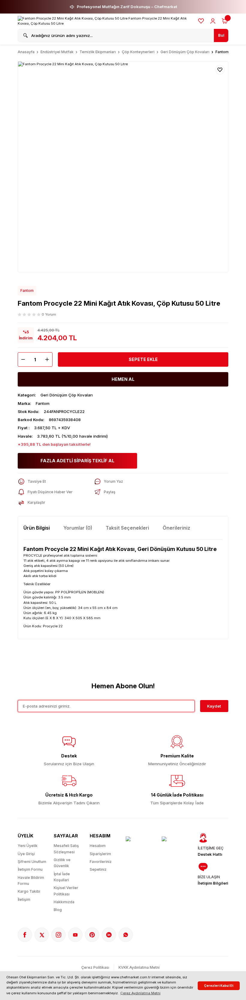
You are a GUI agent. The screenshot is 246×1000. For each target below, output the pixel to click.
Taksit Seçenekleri (127, 528)
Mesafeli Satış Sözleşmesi (66, 848)
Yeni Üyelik (28, 845)
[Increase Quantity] (48, 359)
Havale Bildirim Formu (31, 880)
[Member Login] (213, 21)
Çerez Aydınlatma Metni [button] (140, 993)
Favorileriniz (101, 861)
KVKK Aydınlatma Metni (139, 967)
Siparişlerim (100, 854)
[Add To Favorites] (220, 70)
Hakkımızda (64, 902)
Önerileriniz (176, 528)
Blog (58, 909)
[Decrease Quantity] (22, 359)
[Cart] (224, 21)
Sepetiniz (98, 869)
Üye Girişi (26, 854)
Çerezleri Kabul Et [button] (218, 985)
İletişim (24, 899)
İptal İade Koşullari (62, 877)
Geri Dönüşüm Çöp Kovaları (66, 395)
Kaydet (214, 706)
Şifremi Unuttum (32, 861)
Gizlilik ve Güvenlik (62, 863)
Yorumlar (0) (77, 528)
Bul (221, 35)
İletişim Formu (30, 869)
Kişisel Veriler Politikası (66, 890)
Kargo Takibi (29, 891)
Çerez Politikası (95, 967)
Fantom (27, 290)
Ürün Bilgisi (36, 528)
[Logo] (105, 21)
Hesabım (98, 845)
